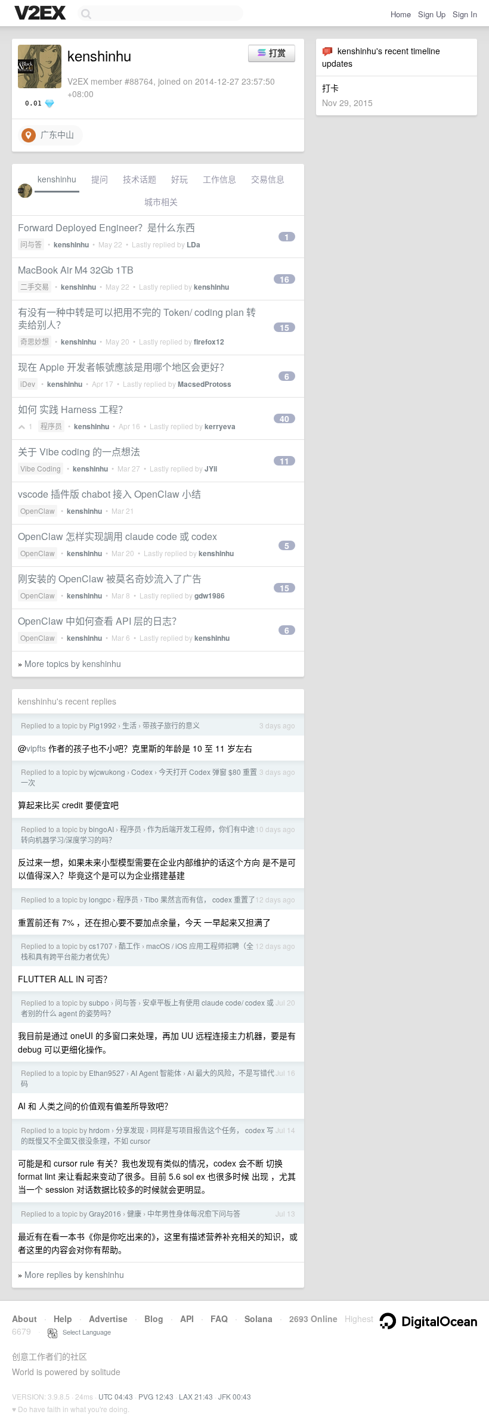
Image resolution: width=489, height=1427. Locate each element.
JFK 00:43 (234, 1396)
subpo (99, 1002)
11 (284, 461)
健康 (134, 1213)
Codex (142, 772)
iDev (27, 384)
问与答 (31, 244)
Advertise (108, 1318)
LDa (193, 244)
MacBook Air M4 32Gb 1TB (76, 270)
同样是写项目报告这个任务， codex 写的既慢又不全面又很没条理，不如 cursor (147, 1135)
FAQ (219, 1318)
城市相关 (161, 201)
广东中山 (55, 134)
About (24, 1318)
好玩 (179, 179)
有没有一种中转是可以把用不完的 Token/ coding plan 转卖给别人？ (137, 318)
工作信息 (219, 179)
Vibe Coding (40, 468)
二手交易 (34, 286)
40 (284, 418)
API (187, 1318)
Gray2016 (105, 1213)
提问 (99, 179)
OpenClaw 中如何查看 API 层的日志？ (99, 621)
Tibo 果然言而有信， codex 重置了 (199, 899)
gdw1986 (209, 595)
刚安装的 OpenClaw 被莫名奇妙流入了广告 (110, 578)
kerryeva (220, 426)
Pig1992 (102, 725)
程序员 (51, 426)
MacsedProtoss (204, 384)
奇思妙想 (34, 341)
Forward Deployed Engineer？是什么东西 (106, 227)
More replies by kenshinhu (74, 1274)
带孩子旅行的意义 (171, 725)
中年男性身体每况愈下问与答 (193, 1213)
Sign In (465, 14)
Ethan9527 (107, 1073)
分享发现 (130, 1130)
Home (401, 14)
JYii (211, 468)
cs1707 (101, 946)
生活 (129, 725)
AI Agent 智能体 (156, 1073)
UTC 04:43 (115, 1396)
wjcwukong (107, 772)
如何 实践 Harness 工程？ (73, 409)
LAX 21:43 (196, 1396)
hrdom (99, 1130)
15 (284, 327)
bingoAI (101, 829)
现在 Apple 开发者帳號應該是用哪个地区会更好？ (123, 367)
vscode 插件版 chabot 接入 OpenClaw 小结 (109, 494)
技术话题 (139, 179)
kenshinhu (57, 179)
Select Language (84, 1331)
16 (284, 279)
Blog (153, 1318)
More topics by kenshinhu (72, 663)
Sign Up (431, 14)
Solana (258, 1318)
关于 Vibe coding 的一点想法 (79, 451)
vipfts (36, 748)
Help (63, 1318)
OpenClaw (37, 510)
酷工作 (129, 946)
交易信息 (267, 179)
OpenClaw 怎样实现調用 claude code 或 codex (117, 536)
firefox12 (209, 341)
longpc (100, 899)
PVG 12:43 (156, 1396)
